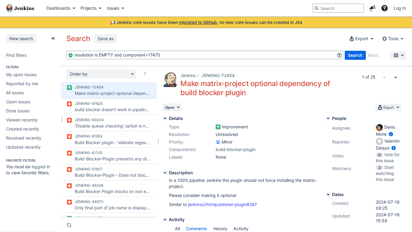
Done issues (18, 110)
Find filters (16, 55)
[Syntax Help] (339, 55)
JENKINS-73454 (218, 75)
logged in (41, 166)
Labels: (176, 157)
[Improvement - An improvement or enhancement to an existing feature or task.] (218, 126)
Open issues (18, 101)
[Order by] (145, 74)
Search (355, 55)
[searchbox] (338, 8)
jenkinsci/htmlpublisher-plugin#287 (222, 204)
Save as (105, 38)
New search (21, 38)
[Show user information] (390, 134)
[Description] (165, 173)
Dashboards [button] (58, 8)
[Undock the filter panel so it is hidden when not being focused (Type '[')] (53, 38)
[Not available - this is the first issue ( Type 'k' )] (384, 77)
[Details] (165, 118)
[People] (328, 118)
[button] (372, 8)
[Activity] (165, 220)
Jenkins (187, 75)
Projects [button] (89, 8)
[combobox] (204, 55)
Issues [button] (113, 8)
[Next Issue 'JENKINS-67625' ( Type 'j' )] (395, 77)
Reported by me (22, 83)
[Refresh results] (69, 225)
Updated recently (23, 147)
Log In (400, 8)
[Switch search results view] (398, 55)
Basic (373, 55)
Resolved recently (23, 137)
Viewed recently (22, 119)
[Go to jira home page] (20, 8)
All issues (15, 92)
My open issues (21, 74)
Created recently (22, 128)
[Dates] (328, 194)
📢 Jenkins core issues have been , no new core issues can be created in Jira (206, 22)
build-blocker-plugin (235, 149)
